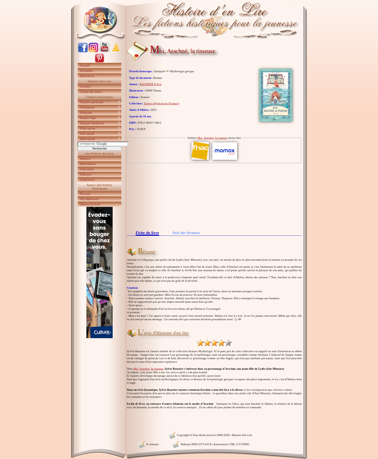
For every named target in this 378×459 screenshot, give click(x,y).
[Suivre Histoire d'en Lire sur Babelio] (115, 51)
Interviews (87, 169)
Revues (85, 193)
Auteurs (85, 158)
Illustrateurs (88, 164)
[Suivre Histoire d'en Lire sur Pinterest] (99, 61)
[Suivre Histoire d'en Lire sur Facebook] (83, 51)
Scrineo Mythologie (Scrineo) (161, 103)
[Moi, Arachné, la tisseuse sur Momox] (225, 160)
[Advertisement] (214, 196)
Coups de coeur (91, 91)
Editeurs (85, 174)
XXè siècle (87, 133)
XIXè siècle (87, 128)
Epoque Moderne (92, 123)
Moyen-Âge (88, 118)
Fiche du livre (147, 233)
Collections (87, 179)
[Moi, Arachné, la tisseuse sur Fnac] (200, 160)
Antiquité (86, 112)
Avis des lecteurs (186, 232)
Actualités (86, 70)
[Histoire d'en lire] (189, 19)
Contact (85, 86)
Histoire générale (91, 102)
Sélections (87, 76)
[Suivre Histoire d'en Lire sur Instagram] (93, 51)
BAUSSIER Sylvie (151, 84)
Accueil (85, 65)
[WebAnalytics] (99, 434)
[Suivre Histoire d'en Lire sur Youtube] (104, 51)
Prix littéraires (89, 199)
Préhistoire (87, 107)
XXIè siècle (87, 139)
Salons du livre (90, 204)
